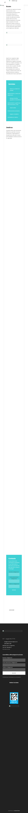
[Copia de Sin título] (14, 301)
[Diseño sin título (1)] (14, 500)
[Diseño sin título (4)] (14, 202)
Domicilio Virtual (6, 649)
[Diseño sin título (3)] (14, 146)
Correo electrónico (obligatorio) (14, 578)
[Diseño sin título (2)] (14, 400)
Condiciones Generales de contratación (12, 677)
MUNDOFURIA (17, 810)
